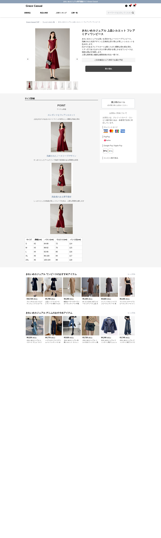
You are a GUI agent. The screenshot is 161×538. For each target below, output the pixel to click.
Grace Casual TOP (32, 22)
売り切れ (108, 69)
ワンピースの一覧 (48, 22)
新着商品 (27, 13)
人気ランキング (61, 13)
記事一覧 (75, 13)
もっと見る (131, 274)
